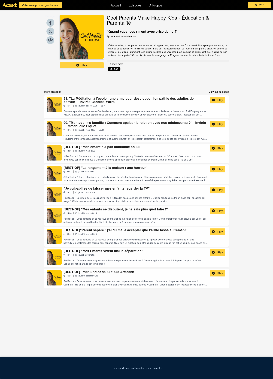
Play (84, 65)
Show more (117, 64)
